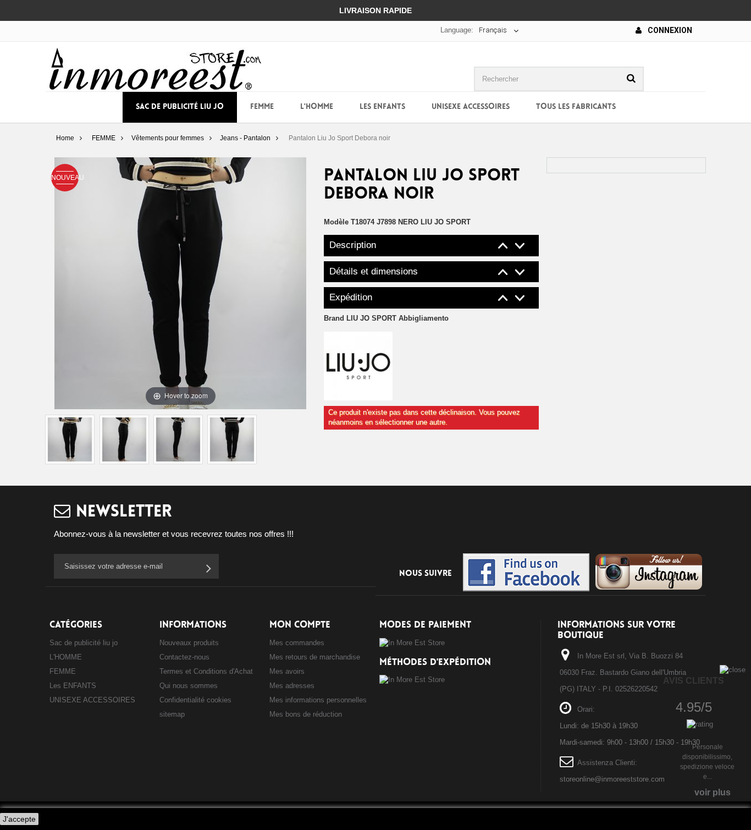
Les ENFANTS (382, 107)
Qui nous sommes (188, 685)
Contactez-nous (184, 657)
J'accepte (19, 819)
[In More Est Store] (155, 68)
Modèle (336, 222)
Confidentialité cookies (195, 700)
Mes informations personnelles (318, 700)
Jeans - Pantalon (245, 138)
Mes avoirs (287, 671)
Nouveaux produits (189, 643)
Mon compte (299, 625)
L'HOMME (316, 107)
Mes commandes (296, 643)
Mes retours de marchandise (314, 657)
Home (65, 138)
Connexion (669, 30)
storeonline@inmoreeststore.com (612, 779)
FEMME (262, 107)
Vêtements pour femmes (167, 138)
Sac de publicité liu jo (180, 107)
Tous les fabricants (576, 107)
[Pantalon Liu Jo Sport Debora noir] (70, 439)
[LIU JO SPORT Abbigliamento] (358, 365)
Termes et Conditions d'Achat (206, 671)
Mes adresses (291, 685)
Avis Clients (693, 680)
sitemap (172, 714)
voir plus (712, 792)
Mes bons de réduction (305, 714)
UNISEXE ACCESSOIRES (471, 107)
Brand (386, 318)
